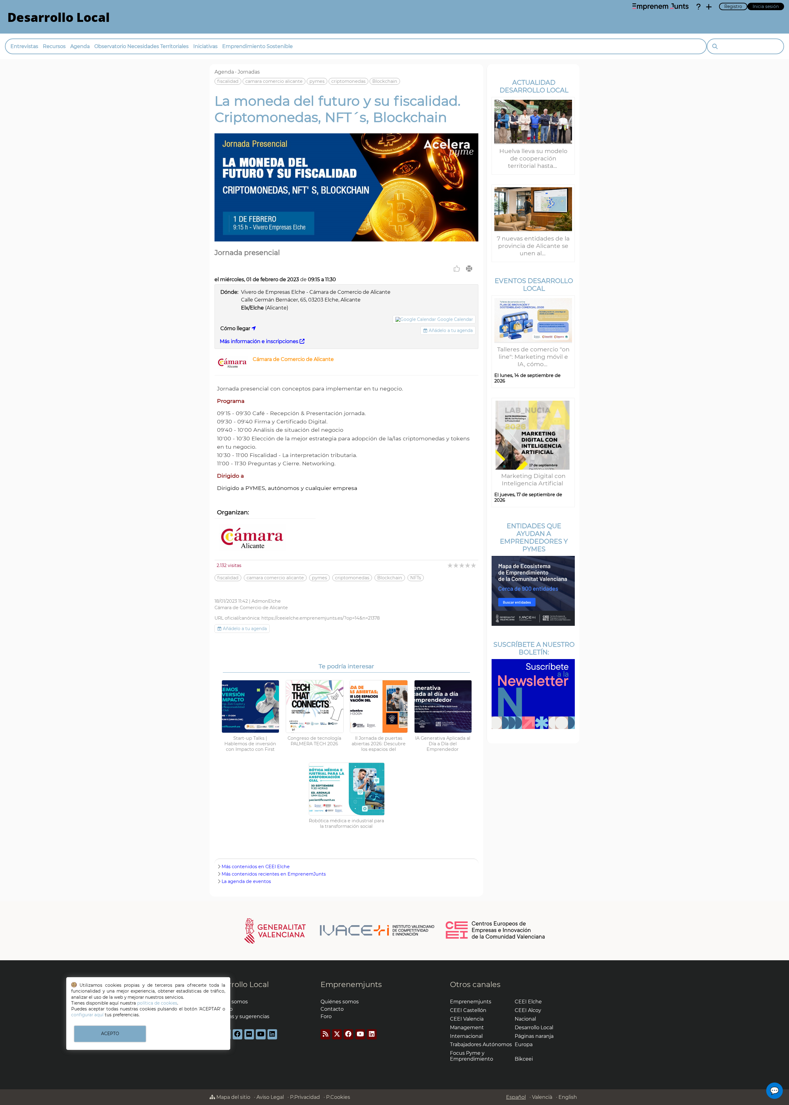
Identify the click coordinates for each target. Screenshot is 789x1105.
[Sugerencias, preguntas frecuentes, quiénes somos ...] (698, 6)
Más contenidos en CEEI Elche (256, 866)
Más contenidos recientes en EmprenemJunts (274, 874)
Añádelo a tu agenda (450, 330)
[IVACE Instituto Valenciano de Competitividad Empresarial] (339, 930)
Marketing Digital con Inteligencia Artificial (533, 479)
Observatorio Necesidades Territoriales (141, 46)
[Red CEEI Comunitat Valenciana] (495, 938)
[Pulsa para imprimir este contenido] (469, 268)
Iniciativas (205, 46)
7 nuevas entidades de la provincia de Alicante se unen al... (533, 246)
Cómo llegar (235, 328)
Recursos (54, 46)
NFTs (415, 578)
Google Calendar (455, 319)
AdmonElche (266, 601)
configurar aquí (87, 1014)
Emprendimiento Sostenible (257, 46)
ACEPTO (110, 1033)
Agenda (80, 46)
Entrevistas (24, 46)
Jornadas (249, 72)
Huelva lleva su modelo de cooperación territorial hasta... (533, 158)
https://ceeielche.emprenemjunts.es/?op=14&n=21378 (320, 618)
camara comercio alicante (274, 81)
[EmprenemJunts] (660, 6)
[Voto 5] (474, 565)
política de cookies (157, 1003)
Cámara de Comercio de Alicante (293, 359)
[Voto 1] (450, 565)
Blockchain (384, 81)
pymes (317, 81)
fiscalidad (228, 81)
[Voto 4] (468, 565)
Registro (733, 6)
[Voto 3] (462, 565)
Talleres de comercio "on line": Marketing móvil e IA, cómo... (533, 357)
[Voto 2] (456, 565)
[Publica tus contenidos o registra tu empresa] (709, 6)
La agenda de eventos (246, 881)
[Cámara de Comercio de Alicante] (232, 367)
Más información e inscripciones (260, 341)
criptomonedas (348, 81)
